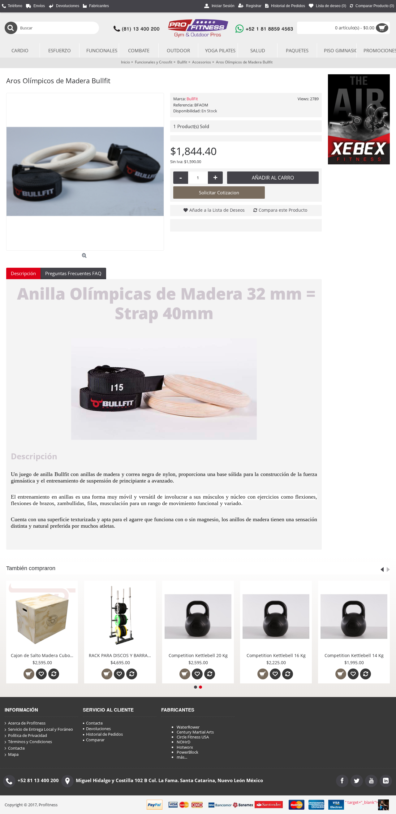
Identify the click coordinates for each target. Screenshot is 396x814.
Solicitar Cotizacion (219, 192)
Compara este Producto (283, 210)
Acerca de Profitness (26, 723)
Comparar (95, 739)
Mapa (13, 754)
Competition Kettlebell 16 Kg (276, 655)
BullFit (192, 99)
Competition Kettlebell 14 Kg (354, 655)
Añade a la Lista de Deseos (217, 210)
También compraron (30, 568)
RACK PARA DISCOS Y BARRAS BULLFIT (121, 655)
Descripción (23, 273)
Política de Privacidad (27, 735)
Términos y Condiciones (30, 741)
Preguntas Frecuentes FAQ (73, 273)
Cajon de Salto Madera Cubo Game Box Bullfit (43, 655)
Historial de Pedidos (104, 734)
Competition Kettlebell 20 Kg (198, 655)
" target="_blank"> (361, 802)
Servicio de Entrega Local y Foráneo (40, 729)
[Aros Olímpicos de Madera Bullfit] (85, 172)
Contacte (16, 748)
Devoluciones (98, 728)
